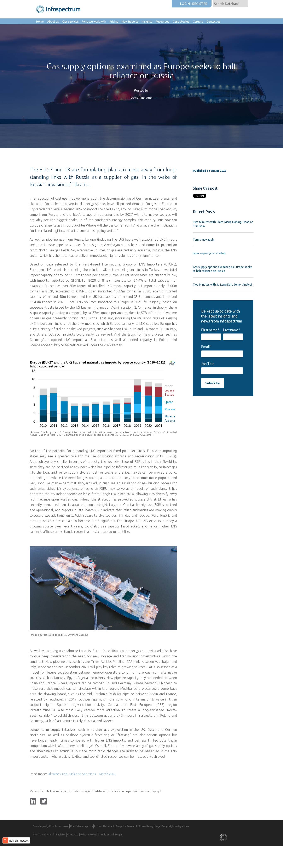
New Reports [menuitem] (130, 21)
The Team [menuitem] (39, 834)
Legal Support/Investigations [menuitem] (172, 826)
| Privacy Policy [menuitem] (88, 834)
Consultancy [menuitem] (146, 826)
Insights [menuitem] (147, 21)
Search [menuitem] (50, 834)
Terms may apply (203, 239)
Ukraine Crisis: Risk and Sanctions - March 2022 (82, 774)
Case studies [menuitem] (181, 21)
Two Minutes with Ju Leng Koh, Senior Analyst (222, 284)
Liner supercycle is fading (209, 253)
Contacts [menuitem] (72, 834)
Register (199, 4)
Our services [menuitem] (70, 21)
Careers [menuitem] (198, 21)
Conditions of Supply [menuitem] (110, 834)
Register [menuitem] (61, 834)
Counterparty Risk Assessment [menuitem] (51, 826)
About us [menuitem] (53, 21)
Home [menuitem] (40, 21)
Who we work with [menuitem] (94, 21)
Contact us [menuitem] (213, 21)
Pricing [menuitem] (114, 21)
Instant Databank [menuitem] (104, 826)
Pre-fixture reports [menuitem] (81, 826)
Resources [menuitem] (162, 21)
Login (185, 4)
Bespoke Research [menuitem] (127, 826)
